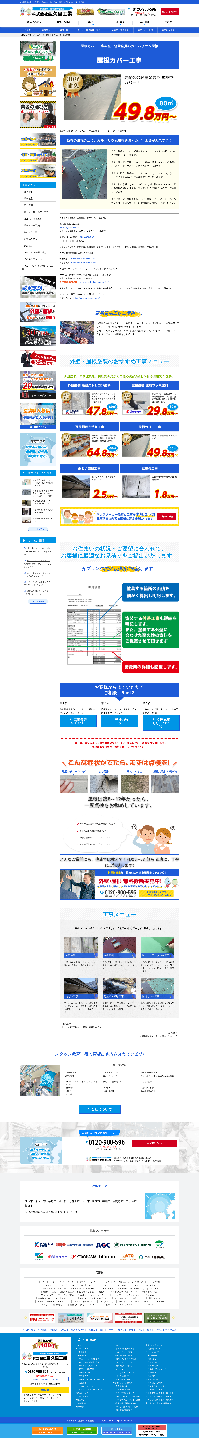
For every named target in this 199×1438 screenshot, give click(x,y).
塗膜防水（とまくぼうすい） (55, 1288)
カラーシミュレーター (125, 1362)
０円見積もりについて (161, 722)
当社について (102, 1109)
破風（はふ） (138, 1298)
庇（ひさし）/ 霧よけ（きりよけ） (72, 1295)
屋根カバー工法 (145, 29)
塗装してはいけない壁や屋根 (128, 1396)
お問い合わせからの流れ (126, 1359)
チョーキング (58, 1282)
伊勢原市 (118, 1201)
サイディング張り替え (35, 252)
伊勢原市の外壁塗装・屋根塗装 (160, 1396)
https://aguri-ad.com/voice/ (83, 262)
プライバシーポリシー (158, 1386)
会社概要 (153, 1355)
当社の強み (121, 721)
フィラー (71, 1282)
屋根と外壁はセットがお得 (127, 1407)
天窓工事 (28, 245)
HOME (80, 1345)
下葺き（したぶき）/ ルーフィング (123, 1291)
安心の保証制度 (122, 1376)
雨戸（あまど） (116, 1295)
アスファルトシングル (123, 1304)
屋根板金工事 (168, 29)
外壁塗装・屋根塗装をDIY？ (127, 1403)
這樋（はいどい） (153, 1295)
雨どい (83, 1298)
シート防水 (150, 1285)
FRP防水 (106, 1304)
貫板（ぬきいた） (155, 1298)
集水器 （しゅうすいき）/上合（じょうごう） (57, 1298)
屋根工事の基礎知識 (124, 1410)
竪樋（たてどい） (77, 1304)
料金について (82, 1393)
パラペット (93, 1304)
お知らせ (153, 1373)
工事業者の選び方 (79, 721)
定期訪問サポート (123, 1379)
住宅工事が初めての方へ (126, 1349)
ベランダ (104, 1285)
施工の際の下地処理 (124, 1366)
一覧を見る (39, 529)
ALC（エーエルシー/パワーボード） (134, 1282)
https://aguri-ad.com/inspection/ (94, 282)
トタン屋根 (153, 1288)
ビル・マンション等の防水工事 (37, 267)
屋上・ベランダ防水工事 (89, 1359)
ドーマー (160, 1301)
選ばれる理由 (64, 22)
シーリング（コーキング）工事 (70, 1285)
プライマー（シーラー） (89, 1282)
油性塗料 (156, 1282)
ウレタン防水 (136, 1285)
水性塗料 (49, 1285)
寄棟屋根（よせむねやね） (58, 1301)
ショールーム (154, 1362)
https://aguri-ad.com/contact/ (86, 297)
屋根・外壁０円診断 (124, 1355)
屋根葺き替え (30, 238)
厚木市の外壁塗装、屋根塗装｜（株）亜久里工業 (90, 1420)
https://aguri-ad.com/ (69, 227)
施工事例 (81, 1400)
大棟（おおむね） (106, 1301)
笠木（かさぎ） (47, 1295)
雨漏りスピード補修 (124, 1352)
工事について (119, 1345)
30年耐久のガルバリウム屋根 (128, 1400)
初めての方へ (34, 22)
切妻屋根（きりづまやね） (84, 1301)
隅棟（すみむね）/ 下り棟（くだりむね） (135, 1301)
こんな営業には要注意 (125, 1393)
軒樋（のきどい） (59, 1304)
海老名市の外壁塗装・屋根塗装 (160, 1400)
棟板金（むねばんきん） (100, 1298)
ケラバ (40, 1301)
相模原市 (40, 1201)
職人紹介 (153, 1359)
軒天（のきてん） (121, 1298)
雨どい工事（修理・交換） (90, 29)
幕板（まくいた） (134, 1295)
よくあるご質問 (155, 1383)
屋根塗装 (46, 29)
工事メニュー (82, 1349)
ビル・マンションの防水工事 (91, 1390)
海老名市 (74, 1201)
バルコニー (92, 1285)
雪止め (102, 1291)
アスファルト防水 (119, 1285)
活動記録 (81, 1407)
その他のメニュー (155, 1390)
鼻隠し (44, 1304)
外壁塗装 (28, 29)
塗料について (154, 1349)
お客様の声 (82, 1403)
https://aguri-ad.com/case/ (83, 258)
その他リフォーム (33, 258)
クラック (45, 1282)
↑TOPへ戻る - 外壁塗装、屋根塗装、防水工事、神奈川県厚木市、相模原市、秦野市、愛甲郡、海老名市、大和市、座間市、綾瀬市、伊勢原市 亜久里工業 (99, 1329)
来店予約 (151, 1376)
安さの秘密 (83, 1396)
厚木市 (29, 1201)
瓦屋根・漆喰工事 (120, 29)
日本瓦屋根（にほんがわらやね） (131, 1288)
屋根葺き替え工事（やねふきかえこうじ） (77, 1291)
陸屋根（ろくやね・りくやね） (83, 1288)
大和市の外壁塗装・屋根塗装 (160, 1403)
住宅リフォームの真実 (123, 1383)
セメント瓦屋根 (107, 1288)
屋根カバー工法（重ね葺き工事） (93, 1379)
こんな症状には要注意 (125, 1373)
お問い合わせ (153, 1379)
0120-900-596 (144, 9)
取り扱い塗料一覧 (155, 1345)
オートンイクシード (124, 1369)
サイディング (109, 1282)
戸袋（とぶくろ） (98, 1295)
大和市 (86, 1201)
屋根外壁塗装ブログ (157, 1369)
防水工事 (64, 29)
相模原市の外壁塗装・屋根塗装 (160, 1393)
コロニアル (152, 1304)
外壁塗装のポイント (124, 1386)
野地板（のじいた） (150, 1291)
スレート (140, 1304)
